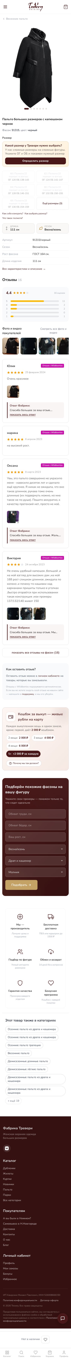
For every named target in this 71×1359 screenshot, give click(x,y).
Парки (7, 1195)
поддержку (28, 694)
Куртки (7, 1179)
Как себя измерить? (12, 213)
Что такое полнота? (12, 218)
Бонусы (7, 1274)
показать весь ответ (23, 414)
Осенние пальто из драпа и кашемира (32, 1029)
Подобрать (19, 885)
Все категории (12, 1200)
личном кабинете (49, 676)
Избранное (10, 1279)
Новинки (8, 1184)
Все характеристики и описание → (24, 269)
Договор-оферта (49, 1300)
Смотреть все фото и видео (53, 330)
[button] (26, 109)
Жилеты (8, 1173)
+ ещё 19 (13, 1101)
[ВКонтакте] (7, 1148)
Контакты (9, 1234)
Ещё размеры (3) (52, 203)
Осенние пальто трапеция (24, 1045)
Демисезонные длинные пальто (28, 1061)
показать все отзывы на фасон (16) (35, 652)
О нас (6, 1239)
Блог (6, 1245)
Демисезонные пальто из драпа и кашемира (29, 1079)
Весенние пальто (17, 19)
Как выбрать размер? (36, 213)
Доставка (9, 1229)
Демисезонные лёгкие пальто (26, 1069)
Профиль (9, 1263)
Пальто (7, 1189)
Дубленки (9, 1168)
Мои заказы (10, 1268)
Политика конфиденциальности (20, 1300)
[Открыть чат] (62, 1318)
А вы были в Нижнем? (17, 1218)
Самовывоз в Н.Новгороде (20, 1223)
